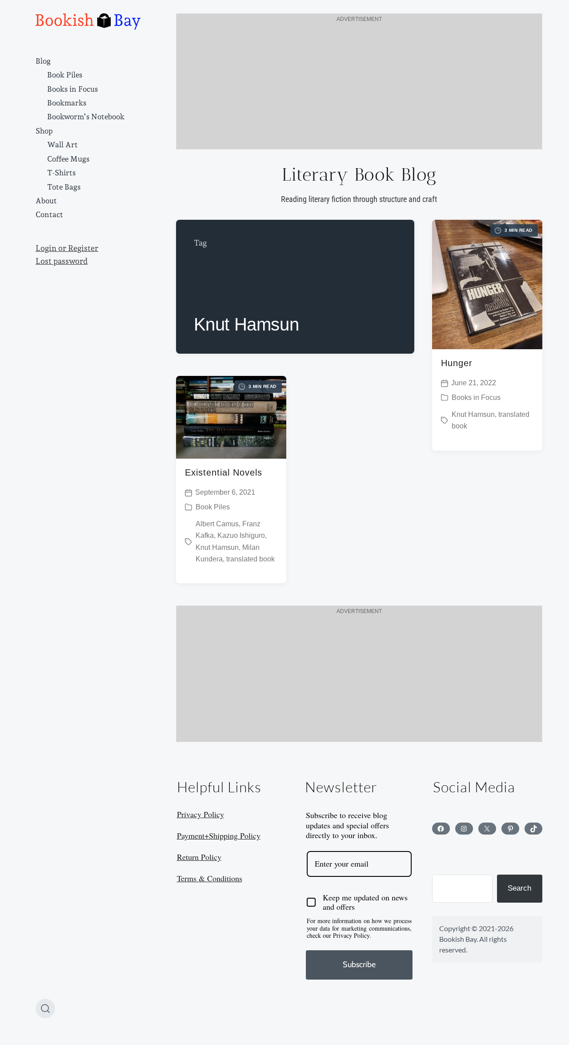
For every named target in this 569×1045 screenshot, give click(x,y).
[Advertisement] (359, 86)
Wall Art (62, 144)
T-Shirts (61, 172)
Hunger (457, 363)
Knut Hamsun (473, 414)
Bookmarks (66, 102)
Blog (43, 60)
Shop (44, 130)
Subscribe (359, 964)
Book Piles (64, 74)
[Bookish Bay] (88, 21)
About (46, 200)
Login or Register (67, 248)
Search (519, 888)
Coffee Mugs (68, 158)
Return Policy (199, 856)
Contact (49, 214)
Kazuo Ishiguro (241, 535)
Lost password (62, 261)
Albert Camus (217, 524)
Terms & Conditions (209, 878)
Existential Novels (223, 472)
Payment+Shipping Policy (218, 835)
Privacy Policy (200, 814)
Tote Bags (63, 186)
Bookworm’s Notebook (85, 116)
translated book (250, 559)
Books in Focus (72, 89)
